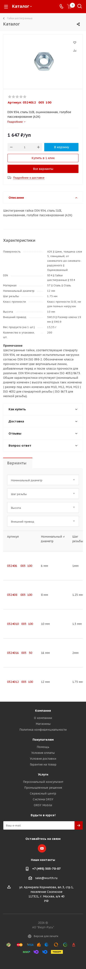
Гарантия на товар (43, 764)
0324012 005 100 (20, 682)
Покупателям (43, 740)
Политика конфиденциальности (43, 729)
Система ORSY (43, 799)
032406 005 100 (19, 566)
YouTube (42, 848)
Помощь (43, 747)
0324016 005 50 (19, 653)
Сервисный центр (43, 793)
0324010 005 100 (20, 624)
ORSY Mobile (43, 805)
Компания (43, 711)
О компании (43, 718)
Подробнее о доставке (28, 177)
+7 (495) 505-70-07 (46, 868)
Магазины (43, 724)
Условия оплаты (43, 753)
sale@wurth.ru (46, 878)
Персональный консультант (43, 782)
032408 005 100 (19, 595)
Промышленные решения (43, 788)
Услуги (43, 774)
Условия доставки (43, 759)
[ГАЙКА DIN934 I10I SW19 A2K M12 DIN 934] (43, 61)
